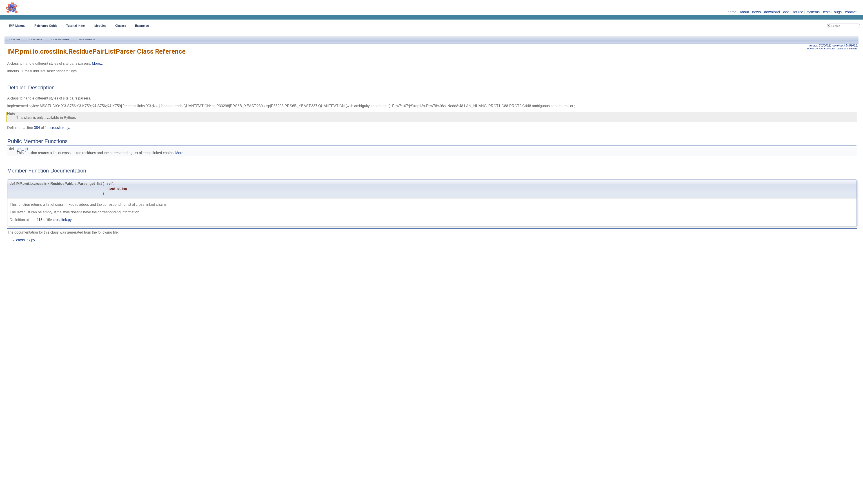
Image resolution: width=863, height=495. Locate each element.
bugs (838, 12)
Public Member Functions (821, 48)
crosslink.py (59, 128)
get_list (22, 149)
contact (850, 12)
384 (37, 128)
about (744, 12)
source (797, 12)
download (772, 12)
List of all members (847, 48)
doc (786, 12)
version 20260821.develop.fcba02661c (834, 45)
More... (97, 63)
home (731, 12)
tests (826, 12)
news (756, 12)
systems (813, 12)
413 (39, 220)
